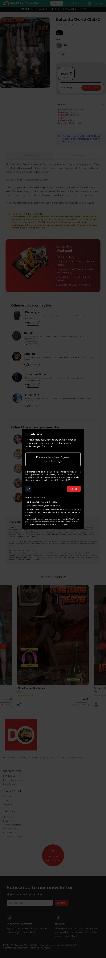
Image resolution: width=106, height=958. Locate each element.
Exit (28, 489)
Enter (73, 488)
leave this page (53, 461)
